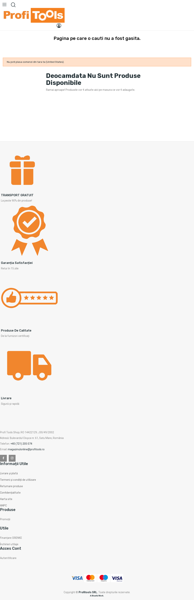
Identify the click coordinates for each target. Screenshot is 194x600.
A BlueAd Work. (97, 596)
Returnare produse (11, 486)
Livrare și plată (9, 473)
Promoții (5, 519)
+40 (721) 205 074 (21, 443)
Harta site (6, 499)
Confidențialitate (10, 492)
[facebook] (3, 458)
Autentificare (8, 558)
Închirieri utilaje (9, 544)
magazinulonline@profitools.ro (26, 449)
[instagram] (12, 458)
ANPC (3, 505)
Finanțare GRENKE (11, 538)
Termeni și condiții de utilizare (18, 479)
